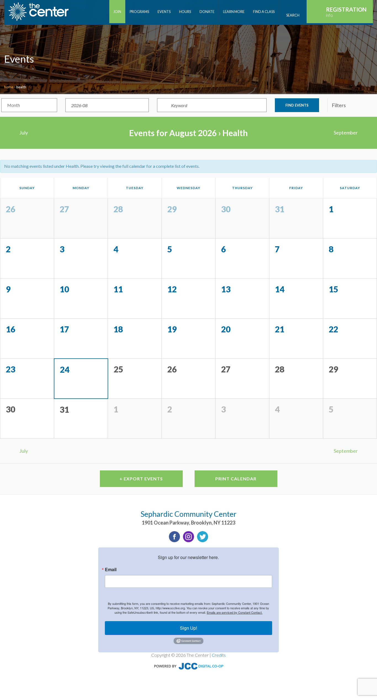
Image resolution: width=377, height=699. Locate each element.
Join (117, 12)
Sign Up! (188, 628)
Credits (219, 655)
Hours (185, 12)
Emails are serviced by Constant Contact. (234, 612)
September (346, 132)
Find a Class (264, 12)
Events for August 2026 (173, 133)
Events (164, 12)
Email (110, 569)
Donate (207, 12)
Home (8, 87)
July (23, 132)
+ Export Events (141, 478)
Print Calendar (235, 478)
